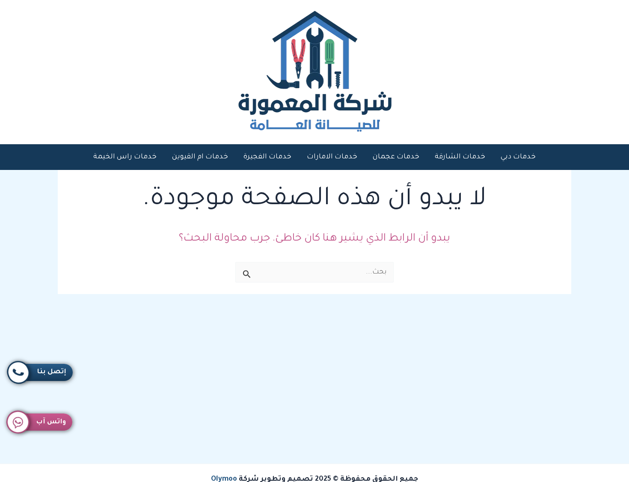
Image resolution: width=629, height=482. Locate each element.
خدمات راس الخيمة (125, 157)
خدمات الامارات (332, 157)
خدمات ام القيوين (200, 157)
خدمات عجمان (396, 157)
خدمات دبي (518, 157)
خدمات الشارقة (460, 157)
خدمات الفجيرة (267, 157)
